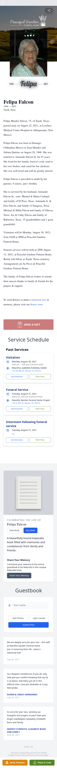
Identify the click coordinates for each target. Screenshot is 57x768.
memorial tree (38, 299)
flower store (36, 304)
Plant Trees (40, 376)
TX (13, 434)
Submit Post (28, 624)
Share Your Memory (19, 575)
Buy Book (30, 530)
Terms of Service (36, 755)
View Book (14, 530)
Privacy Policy (20, 755)
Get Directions (17, 376)
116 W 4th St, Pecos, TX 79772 (26, 370)
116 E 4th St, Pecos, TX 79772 (26, 403)
